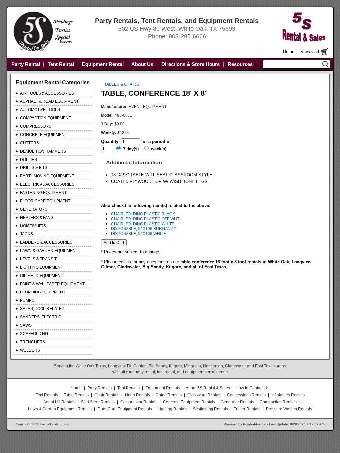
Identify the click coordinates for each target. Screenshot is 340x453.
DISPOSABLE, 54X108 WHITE (138, 233)
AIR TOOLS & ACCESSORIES (47, 93)
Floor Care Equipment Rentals (124, 409)
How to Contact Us (252, 388)
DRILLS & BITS (33, 167)
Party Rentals (99, 388)
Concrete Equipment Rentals (189, 402)
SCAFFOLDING (34, 333)
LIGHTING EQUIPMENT (41, 267)
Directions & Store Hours (190, 64)
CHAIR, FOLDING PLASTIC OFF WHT (145, 219)
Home (288, 51)
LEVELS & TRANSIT (38, 259)
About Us (142, 64)
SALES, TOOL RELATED (42, 308)
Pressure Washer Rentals (289, 409)
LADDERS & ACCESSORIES (46, 242)
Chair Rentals (106, 395)
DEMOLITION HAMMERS (43, 151)
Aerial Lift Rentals (59, 402)
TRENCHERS (32, 342)
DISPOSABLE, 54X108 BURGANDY (143, 229)
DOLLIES (28, 159)
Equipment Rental (103, 64)
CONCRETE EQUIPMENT (43, 134)
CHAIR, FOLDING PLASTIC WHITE (142, 224)
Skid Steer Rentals (98, 402)
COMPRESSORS (35, 126)
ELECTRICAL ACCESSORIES (47, 184)
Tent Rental (61, 64)
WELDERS (30, 350)
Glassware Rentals (204, 395)
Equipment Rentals (162, 388)
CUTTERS (29, 143)
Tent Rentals (128, 388)
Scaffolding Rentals (210, 409)
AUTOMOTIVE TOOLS (40, 109)
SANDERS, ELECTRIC (40, 317)
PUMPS (27, 300)
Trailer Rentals (247, 409)
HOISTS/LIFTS (33, 226)
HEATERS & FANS (36, 217)
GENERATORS (33, 209)
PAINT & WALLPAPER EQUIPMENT (52, 284)
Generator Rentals (237, 402)
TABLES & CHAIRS (121, 84)
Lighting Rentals (172, 409)
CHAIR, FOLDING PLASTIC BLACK (143, 214)
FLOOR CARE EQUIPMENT (45, 201)
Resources (240, 64)
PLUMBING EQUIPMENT (42, 292)
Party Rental (25, 64)
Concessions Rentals (246, 395)
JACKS (26, 234)
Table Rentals (76, 395)
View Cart (310, 51)
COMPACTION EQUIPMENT (45, 118)
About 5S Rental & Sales (208, 388)
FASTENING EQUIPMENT (43, 192)
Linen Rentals (137, 395)
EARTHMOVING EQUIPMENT (47, 176)
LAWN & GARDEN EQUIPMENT (49, 250)
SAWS (26, 325)
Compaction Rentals (278, 402)
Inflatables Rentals (288, 395)
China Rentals (169, 395)
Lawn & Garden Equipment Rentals (60, 409)
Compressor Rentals (138, 402)
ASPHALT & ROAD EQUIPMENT (49, 101)
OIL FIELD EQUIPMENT (41, 275)
